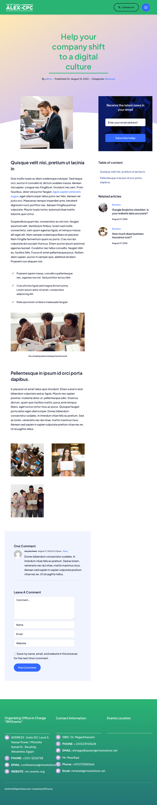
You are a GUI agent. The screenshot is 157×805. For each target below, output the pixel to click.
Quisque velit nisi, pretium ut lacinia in (122, 171)
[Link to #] (146, 7)
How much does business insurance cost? (128, 235)
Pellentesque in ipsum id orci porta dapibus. (121, 180)
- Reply (64, 551)
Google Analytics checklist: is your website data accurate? (130, 211)
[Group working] (103, 204)
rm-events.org (35, 771)
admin (48, 78)
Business (110, 78)
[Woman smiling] (103, 228)
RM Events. (48, 789)
